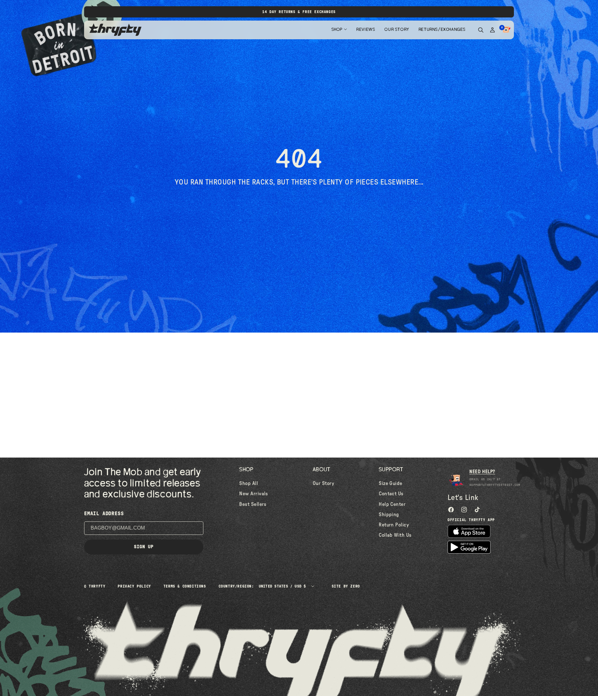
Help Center (392, 504)
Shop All (248, 483)
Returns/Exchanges (442, 29)
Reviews (365, 29)
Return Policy (394, 524)
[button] (506, 30)
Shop (336, 29)
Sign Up (144, 547)
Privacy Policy (134, 586)
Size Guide (390, 483)
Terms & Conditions (185, 586)
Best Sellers (253, 504)
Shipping (389, 514)
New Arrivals (253, 493)
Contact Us (391, 493)
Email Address (104, 513)
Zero (355, 586)
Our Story (396, 29)
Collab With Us (395, 535)
